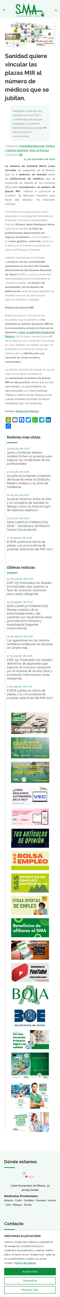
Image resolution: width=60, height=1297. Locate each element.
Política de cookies (25, 1263)
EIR (21, 154)
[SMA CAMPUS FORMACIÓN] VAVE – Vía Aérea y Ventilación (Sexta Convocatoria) (28, 525)
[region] (30, 1263)
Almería (8, 1200)
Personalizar (30, 1280)
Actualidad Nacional (31, 146)
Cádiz (18, 1200)
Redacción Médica (27, 411)
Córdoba (29, 1200)
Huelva (52, 1200)
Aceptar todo (30, 1271)
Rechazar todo (30, 1289)
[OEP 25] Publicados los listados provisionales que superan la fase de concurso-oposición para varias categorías (29, 588)
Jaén (8, 1204)
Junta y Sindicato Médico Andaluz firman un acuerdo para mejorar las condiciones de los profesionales (29, 458)
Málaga (17, 1204)
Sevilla (28, 1204)
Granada (41, 1200)
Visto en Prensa (39, 150)
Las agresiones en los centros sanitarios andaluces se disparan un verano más (30, 644)
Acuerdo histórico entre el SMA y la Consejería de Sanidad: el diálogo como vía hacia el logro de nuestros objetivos (29, 504)
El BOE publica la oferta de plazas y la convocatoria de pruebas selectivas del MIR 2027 (30, 545)
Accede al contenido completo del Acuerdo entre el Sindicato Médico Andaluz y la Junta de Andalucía (29, 481)
